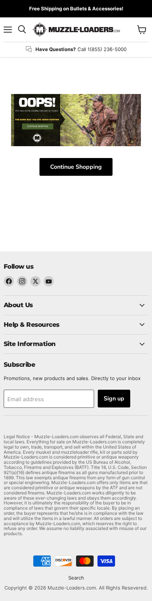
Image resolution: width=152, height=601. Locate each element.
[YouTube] (49, 281)
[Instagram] (22, 281)
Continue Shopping (76, 167)
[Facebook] (9, 281)
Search (76, 578)
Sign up (114, 398)
